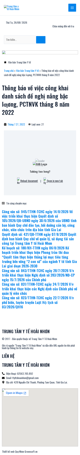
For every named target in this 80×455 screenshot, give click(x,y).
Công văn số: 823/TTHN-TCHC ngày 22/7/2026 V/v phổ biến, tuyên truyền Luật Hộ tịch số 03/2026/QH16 (38, 302)
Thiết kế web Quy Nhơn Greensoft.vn (19, 451)
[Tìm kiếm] (40, 39)
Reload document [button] (29, 181)
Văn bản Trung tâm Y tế (27, 71)
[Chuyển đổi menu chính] (72, 8)
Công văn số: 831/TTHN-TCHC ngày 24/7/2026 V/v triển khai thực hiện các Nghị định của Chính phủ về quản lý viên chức (39, 289)
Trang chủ (9, 71)
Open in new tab (54, 181)
